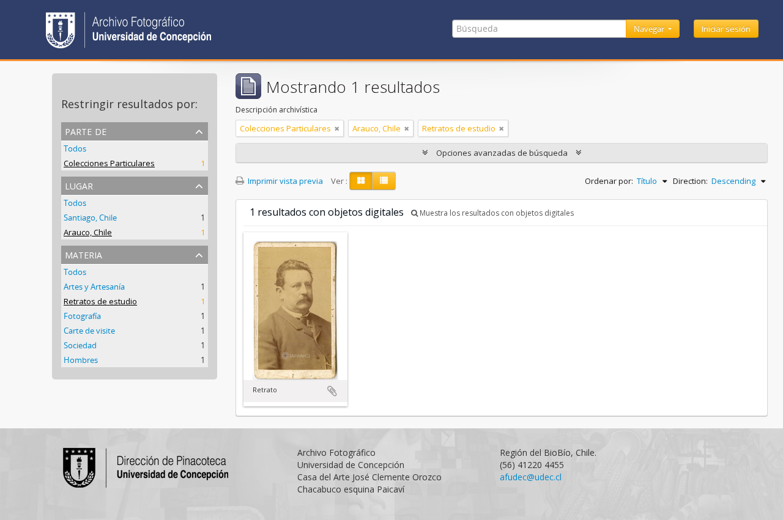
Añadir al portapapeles (332, 391)
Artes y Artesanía (94, 286)
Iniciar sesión (726, 28)
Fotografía (82, 315)
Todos (75, 148)
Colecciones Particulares (109, 163)
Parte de (85, 130)
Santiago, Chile (90, 217)
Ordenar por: (609, 180)
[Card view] (361, 181)
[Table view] (384, 181)
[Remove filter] (337, 128)
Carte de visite (89, 330)
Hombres (81, 359)
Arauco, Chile (88, 232)
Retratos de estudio (100, 301)
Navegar (650, 28)
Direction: (690, 180)
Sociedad (80, 345)
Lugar (79, 185)
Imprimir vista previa (284, 180)
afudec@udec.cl (531, 477)
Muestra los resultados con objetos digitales (496, 213)
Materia (83, 254)
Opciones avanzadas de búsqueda (502, 152)
